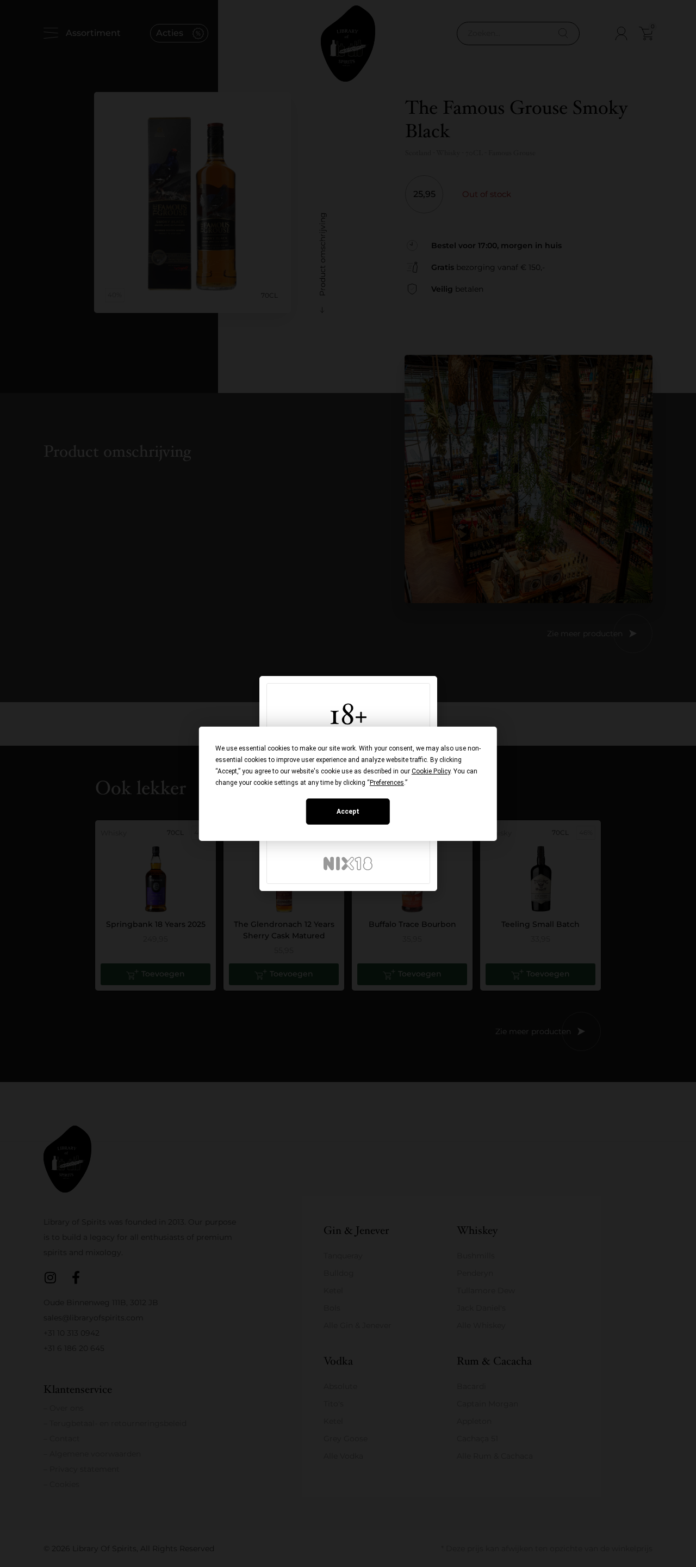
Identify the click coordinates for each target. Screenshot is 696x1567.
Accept (348, 811)
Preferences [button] (387, 782)
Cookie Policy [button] (431, 771)
